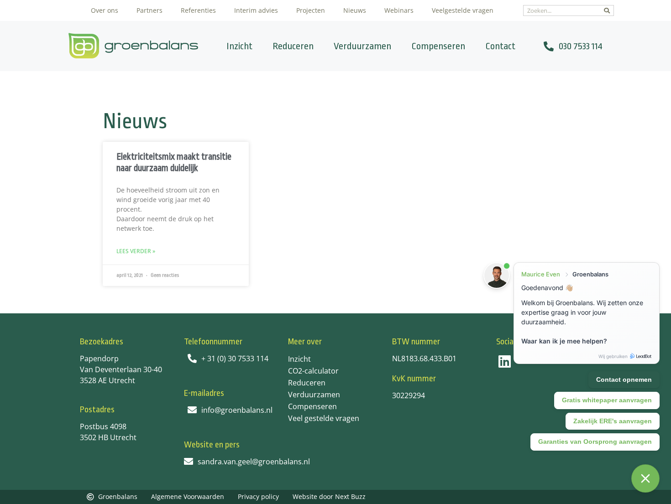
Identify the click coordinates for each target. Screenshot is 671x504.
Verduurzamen (362, 46)
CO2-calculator (313, 371)
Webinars (399, 10)
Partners (149, 10)
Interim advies (256, 10)
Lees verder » (135, 251)
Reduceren (293, 46)
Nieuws (354, 10)
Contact (500, 46)
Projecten (310, 10)
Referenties (198, 10)
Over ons (104, 10)
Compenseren (438, 46)
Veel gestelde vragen (323, 418)
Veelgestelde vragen (462, 10)
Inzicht (239, 46)
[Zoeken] (606, 10)
